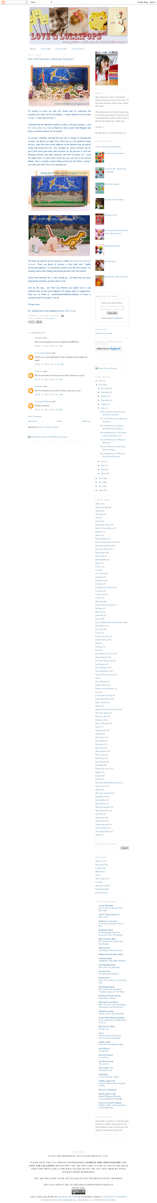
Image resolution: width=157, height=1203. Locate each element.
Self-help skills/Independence (107, 782)
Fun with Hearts (101, 667)
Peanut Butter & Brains (107, 998)
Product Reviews (102, 768)
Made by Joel (104, 947)
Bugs (97, 563)
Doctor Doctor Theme (104, 604)
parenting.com (101, 892)
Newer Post (32, 421)
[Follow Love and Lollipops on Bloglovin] (108, 350)
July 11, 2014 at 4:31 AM (49, 346)
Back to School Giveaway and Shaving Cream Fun (112, 413)
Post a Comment (34, 416)
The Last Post (104, 1064)
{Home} (32, 48)
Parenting (99, 744)
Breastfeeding (101, 559)
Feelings (98, 646)
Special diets (100, 803)
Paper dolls (100, 740)
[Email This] (29, 321)
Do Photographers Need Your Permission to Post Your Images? (111, 933)
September (105, 400)
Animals (98, 514)
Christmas (99, 580)
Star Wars (99, 814)
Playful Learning (106, 1011)
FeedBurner (118, 318)
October (104, 396)
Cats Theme (100, 573)
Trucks (98, 834)
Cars (97, 569)
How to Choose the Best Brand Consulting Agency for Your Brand (111, 990)
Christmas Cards (110, 215)
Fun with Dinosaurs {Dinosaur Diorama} (51, 59)
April (103, 469)
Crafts (39, 318)
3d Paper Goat (104, 1029)
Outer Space (100, 737)
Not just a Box (101, 716)
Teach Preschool (106, 1054)
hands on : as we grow (108, 920)
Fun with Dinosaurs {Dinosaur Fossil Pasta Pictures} (112, 455)
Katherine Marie (106, 929)
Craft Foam (100, 594)
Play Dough (100, 758)
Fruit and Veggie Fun (104, 660)
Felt (97, 650)
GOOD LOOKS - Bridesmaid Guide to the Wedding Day (112, 1106)
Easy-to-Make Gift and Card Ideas (109, 622)
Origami (98, 733)
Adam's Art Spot (102, 507)
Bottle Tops (100, 552)
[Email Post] (61, 315)
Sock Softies (100, 800)
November (105, 392)
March (104, 473)
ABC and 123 (101, 861)
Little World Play (102, 698)
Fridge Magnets (101, 657)
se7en (101, 1032)
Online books (101, 730)
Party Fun (99, 747)
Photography (100, 751)
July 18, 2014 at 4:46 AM (49, 379)
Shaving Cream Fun (103, 793)
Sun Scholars (104, 1048)
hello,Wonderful (102, 889)
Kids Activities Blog (107, 938)
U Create (99, 882)
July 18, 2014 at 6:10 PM (48, 409)
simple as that (104, 1041)
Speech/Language (102, 806)
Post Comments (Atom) (48, 427)
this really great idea (37, 128)
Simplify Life (100, 796)
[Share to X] (35, 321)
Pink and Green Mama (108, 1001)
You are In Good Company (110, 1102)
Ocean (98, 726)
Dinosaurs (49, 318)
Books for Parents (102, 549)
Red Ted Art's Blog (107, 1026)
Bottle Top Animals (111, 184)
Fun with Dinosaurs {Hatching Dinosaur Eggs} (112, 448)
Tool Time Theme (102, 831)
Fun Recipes (100, 664)
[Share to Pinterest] (40, 321)
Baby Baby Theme (103, 524)
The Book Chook (106, 1061)
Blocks (98, 535)
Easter (97, 618)
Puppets (98, 772)
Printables (99, 765)
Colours (98, 583)
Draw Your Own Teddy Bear (109, 967)
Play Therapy (100, 761)
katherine (39, 337)
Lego (97, 692)
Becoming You (101, 864)
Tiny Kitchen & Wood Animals (110, 950)
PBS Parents (100, 871)
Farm (97, 643)
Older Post (86, 421)
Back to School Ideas (104, 528)
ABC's (98, 503)
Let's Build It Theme (103, 695)
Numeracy (99, 719)
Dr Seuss (98, 608)
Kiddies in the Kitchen (104, 688)
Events (98, 632)
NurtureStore (104, 977)
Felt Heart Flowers (105, 1070)
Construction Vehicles (104, 587)
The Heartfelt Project (112, 245)
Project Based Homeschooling (111, 1017)
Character (99, 577)
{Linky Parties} (78, 48)
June (103, 461)
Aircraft (98, 510)
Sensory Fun (100, 786)
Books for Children (103, 545)
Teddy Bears (100, 820)
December (105, 388)
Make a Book (101, 702)
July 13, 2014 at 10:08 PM (49, 364)
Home (59, 421)
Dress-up (99, 611)
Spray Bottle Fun (102, 810)
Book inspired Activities (105, 542)
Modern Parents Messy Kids (111, 954)
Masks (98, 706)
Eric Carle (99, 629)
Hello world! (103, 917)
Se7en (97, 875)
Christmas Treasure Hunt (113, 199)
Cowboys (99, 590)
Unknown (39, 371)
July (103, 408)
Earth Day (99, 615)
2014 (101, 384)
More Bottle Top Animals (113, 153)
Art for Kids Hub (106, 905)
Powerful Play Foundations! (109, 973)
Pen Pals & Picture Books (110, 995)
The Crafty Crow (102, 878)
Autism (98, 521)
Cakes (97, 566)
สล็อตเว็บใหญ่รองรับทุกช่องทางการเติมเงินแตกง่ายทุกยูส (110, 1097)
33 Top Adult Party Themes (109, 1077)
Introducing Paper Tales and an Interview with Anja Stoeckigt (110, 1036)
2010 (101, 490)
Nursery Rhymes (102, 723)
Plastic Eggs (100, 754)
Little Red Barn (109, 261)
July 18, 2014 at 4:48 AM (49, 394)
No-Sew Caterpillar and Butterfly (107, 146)
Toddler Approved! (107, 1080)
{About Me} (46, 48)
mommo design (105, 958)
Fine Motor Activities (104, 653)
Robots (98, 779)
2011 (101, 486)
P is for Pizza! (104, 1057)
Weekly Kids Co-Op (66, 311)
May (103, 465)
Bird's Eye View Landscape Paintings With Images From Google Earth (112, 1005)
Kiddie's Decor (101, 685)
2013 (101, 478)
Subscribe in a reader (104, 333)
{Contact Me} (61, 48)
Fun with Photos (102, 671)
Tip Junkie (103, 1074)
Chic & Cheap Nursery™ (109, 914)
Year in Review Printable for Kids (111, 1044)
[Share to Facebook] (38, 321)
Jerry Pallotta (100, 681)
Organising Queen (106, 986)
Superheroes (100, 817)
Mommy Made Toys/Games (106, 709)
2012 (101, 482)
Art (96, 517)
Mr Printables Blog (107, 964)
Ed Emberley (100, 625)
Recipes (98, 775)
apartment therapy (102, 885)
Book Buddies (101, 538)
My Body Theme (102, 712)
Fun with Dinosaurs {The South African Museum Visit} (113, 434)
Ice (96, 678)
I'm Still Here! (104, 1051)
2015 (101, 380)
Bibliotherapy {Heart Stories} (115, 276)
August (104, 404)
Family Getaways (102, 636)
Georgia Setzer (68, 1196)
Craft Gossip (100, 868)
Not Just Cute (104, 971)
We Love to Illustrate (108, 1089)
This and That (101, 827)
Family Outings (101, 639)
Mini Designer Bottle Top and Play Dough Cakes (115, 232)
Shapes (98, 789)
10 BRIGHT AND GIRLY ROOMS (112, 960)
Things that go (101, 824)
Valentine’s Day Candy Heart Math (111, 1013)
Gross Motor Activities (104, 674)
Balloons (99, 531)
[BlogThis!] (32, 321)
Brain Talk (99, 556)
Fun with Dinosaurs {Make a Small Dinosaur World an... (112, 427)
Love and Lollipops (43, 352)
